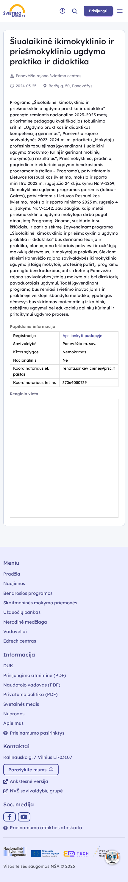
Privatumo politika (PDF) (30, 694)
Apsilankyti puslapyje (82, 335)
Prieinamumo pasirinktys (37, 733)
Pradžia (11, 574)
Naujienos (14, 583)
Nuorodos (13, 713)
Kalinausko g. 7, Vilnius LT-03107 (37, 757)
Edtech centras (19, 641)
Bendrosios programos (27, 593)
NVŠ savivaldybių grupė (36, 791)
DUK (8, 665)
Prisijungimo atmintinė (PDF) (34, 675)
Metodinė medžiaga (25, 622)
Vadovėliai (15, 631)
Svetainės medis (21, 704)
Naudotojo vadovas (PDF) (31, 685)
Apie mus (13, 723)
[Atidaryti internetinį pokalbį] (112, 858)
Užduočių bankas (21, 612)
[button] (75, 11)
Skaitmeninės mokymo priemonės (40, 603)
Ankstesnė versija (29, 781)
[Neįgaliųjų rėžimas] (62, 11)
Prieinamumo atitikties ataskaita (46, 827)
